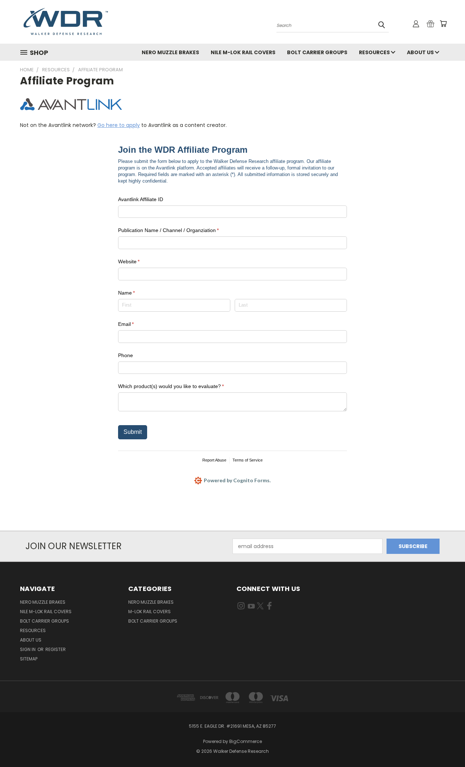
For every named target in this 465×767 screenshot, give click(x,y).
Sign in (28, 649)
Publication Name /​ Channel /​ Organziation (178, 230)
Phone (125, 355)
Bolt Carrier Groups (317, 52)
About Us (421, 52)
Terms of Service (247, 460)
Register (55, 649)
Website (138, 261)
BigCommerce (245, 741)
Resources (375, 52)
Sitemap (28, 659)
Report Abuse (214, 460)
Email (136, 324)
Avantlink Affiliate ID (140, 199)
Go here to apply (118, 125)
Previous (446, 744)
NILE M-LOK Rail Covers (243, 52)
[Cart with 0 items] (443, 23)
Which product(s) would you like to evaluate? (181, 386)
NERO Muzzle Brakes (170, 52)
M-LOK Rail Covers (149, 611)
